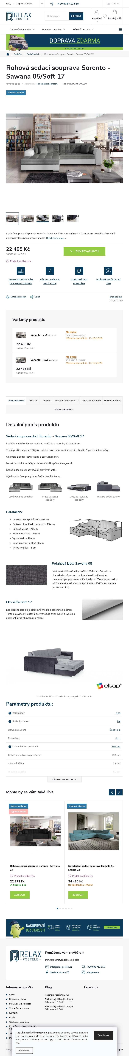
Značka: (116, 296)
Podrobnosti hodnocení (47, 84)
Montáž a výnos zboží (20, 1004)
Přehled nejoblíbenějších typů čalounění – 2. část (59, 1001)
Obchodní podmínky (19, 1022)
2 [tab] (60, 908)
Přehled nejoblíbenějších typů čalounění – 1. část (59, 1008)
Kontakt (13, 1013)
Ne (118, 721)
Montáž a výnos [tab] (112, 401)
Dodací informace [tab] (64, 409)
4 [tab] (66, 908)
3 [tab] (63, 908)
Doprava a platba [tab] (91, 401)
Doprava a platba (24, 3)
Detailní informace (55, 238)
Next (119, 792)
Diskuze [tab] (47, 401)
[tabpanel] (35, 852)
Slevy (8, 3)
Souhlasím (103, 1035)
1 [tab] (57, 908)
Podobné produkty (65, 401)
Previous (112, 792)
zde (18, 1043)
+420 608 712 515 (96, 966)
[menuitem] (22, 29)
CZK (114, 3)
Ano (118, 713)
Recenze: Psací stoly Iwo (57, 994)
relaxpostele (93, 972)
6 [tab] (71, 908)
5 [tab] (69, 908)
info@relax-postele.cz (61, 966)
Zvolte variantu (87, 251)
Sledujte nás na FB (59, 972)
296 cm (116, 746)
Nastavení (24, 1050)
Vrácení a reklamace (19, 1008)
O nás (12, 1017)
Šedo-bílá (115, 730)
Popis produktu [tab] (16, 401)
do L (117, 738)
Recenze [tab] (33, 401)
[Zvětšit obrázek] (21, 335)
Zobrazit (19, 894)
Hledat (76, 16)
